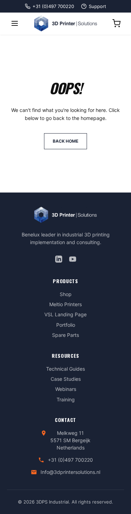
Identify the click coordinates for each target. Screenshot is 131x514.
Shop (66, 294)
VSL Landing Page (65, 314)
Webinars (65, 389)
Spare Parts (65, 335)
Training (66, 399)
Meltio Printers (65, 304)
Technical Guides (65, 369)
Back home (65, 141)
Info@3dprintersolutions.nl (70, 472)
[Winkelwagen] (116, 23)
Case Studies (66, 379)
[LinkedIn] (58, 259)
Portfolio (65, 325)
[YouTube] (72, 259)
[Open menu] (14, 23)
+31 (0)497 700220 (70, 460)
